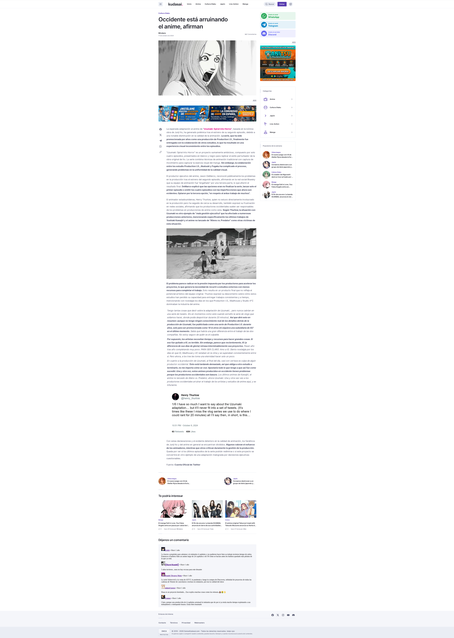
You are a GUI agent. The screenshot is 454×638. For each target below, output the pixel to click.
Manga (245, 4)
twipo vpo (231, 631)
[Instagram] (283, 615)
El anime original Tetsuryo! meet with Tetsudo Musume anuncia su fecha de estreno (240, 525)
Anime (198, 4)
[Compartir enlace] (160, 152)
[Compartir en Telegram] (160, 141)
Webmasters (199, 623)
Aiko (244, 529)
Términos (174, 623)
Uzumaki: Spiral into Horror (217, 129)
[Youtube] (288, 615)
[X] (278, 615)
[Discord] (293, 615)
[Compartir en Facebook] (160, 129)
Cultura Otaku (210, 4)
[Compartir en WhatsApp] (160, 146)
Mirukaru (162, 33)
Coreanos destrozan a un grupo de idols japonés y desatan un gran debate (243, 483)
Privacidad (186, 623)
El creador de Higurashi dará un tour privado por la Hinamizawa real (282, 177)
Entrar (282, 4)
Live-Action (234, 4)
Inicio (189, 4)
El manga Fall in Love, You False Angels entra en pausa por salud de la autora (173, 525)
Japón (222, 4)
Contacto (162, 623)
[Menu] (160, 4)
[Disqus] (207, 575)
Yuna (211, 529)
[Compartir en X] (160, 135)
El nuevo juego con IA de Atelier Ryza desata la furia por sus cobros (178, 483)
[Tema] (290, 4)
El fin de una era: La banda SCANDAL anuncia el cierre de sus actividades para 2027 (206, 525)
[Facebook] (273, 615)
